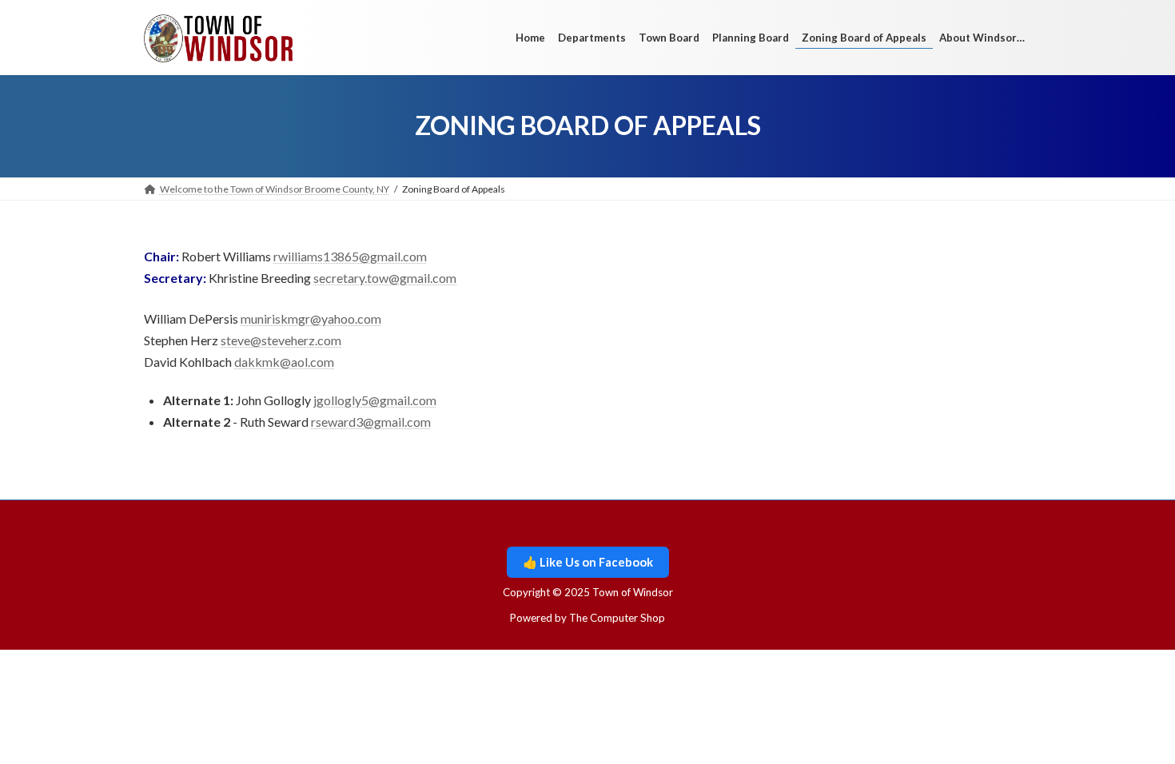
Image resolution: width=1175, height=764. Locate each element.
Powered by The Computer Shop (587, 617)
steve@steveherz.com (281, 340)
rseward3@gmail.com (371, 421)
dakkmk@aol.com (284, 361)
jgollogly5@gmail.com (374, 400)
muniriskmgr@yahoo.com (311, 318)
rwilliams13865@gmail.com (350, 256)
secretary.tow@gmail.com (384, 277)
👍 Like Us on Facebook (588, 562)
